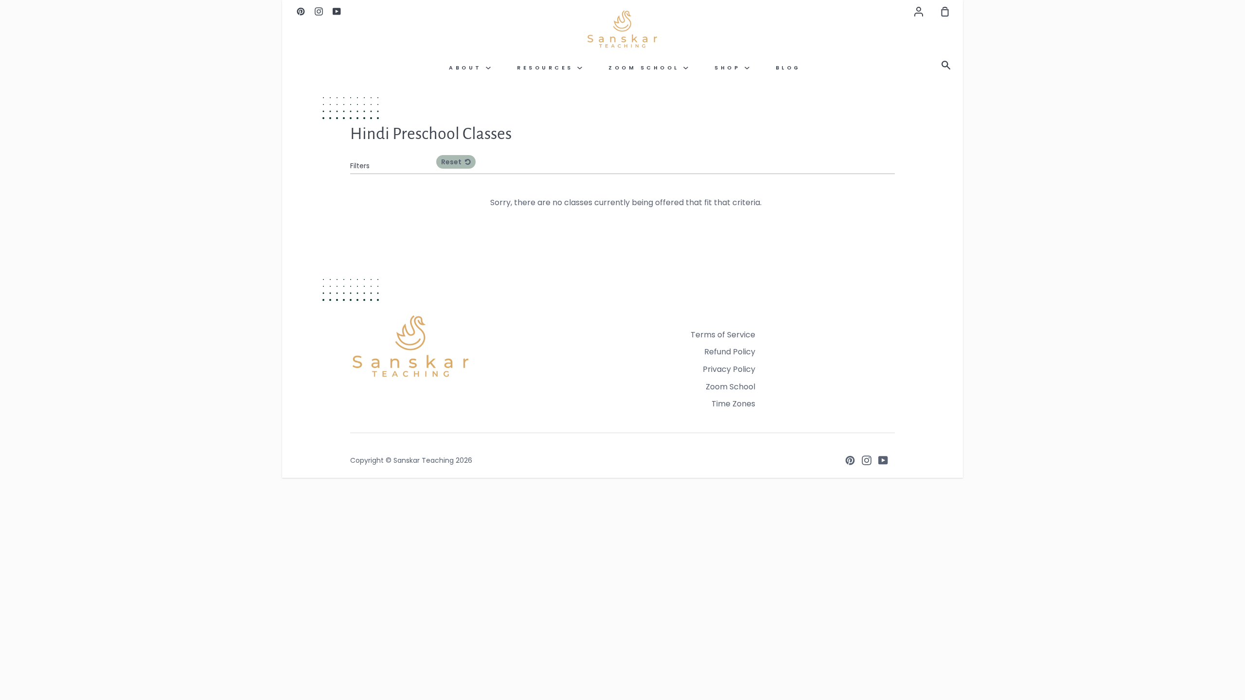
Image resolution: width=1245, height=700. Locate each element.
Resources (547, 67)
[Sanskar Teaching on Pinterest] (850, 460)
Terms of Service (723, 334)
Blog (788, 67)
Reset (452, 162)
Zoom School (645, 67)
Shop (729, 67)
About (467, 67)
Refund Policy (729, 351)
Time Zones (733, 403)
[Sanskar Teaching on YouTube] (883, 460)
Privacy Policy (729, 369)
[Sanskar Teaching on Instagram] (867, 460)
